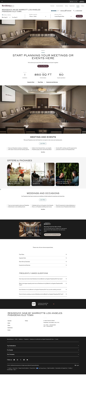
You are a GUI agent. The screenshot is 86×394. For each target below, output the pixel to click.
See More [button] (43, 151)
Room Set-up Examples (24, 261)
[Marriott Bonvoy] (81, 1)
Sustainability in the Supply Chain (61, 368)
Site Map (70, 368)
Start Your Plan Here (43, 66)
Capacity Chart (30, 82)
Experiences (72, 5)
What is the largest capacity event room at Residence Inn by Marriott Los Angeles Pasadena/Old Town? (41, 284)
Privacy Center (32, 368)
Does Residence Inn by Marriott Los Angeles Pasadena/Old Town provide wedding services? (40, 289)
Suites (9, 322)
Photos (26, 320)
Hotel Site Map (9, 369)
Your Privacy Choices (42, 368)
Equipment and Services (52, 82)
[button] (73, 2)
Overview (52, 5)
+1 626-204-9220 (78, 10)
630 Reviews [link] (63, 10)
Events (78, 5)
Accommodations (59, 5)
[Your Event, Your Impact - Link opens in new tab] (67, 174)
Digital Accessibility (50, 368)
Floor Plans (40, 82)
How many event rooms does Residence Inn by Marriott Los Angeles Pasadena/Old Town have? (40, 278)
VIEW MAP (69, 10)
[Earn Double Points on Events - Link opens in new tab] (43, 174)
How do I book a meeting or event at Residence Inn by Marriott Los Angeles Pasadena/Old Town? (41, 294)
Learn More (42, 143)
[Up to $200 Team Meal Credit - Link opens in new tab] (18, 174)
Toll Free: (50, 324)
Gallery (82, 5)
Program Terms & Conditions (24, 368)
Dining (66, 5)
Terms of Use (15, 368)
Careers (9, 368)
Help (14, 369)
